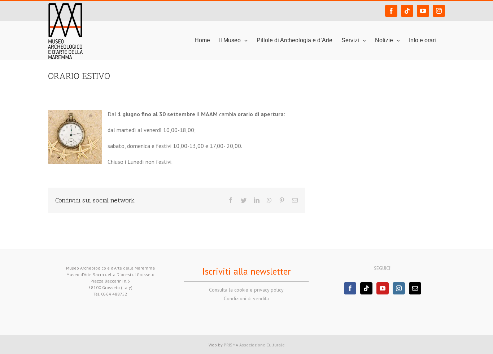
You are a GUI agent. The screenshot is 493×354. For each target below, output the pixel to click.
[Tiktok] (366, 288)
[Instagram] (399, 288)
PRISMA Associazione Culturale (254, 345)
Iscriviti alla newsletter (246, 271)
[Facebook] (350, 288)
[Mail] (415, 288)
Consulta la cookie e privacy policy (246, 290)
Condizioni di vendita (246, 298)
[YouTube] (382, 288)
